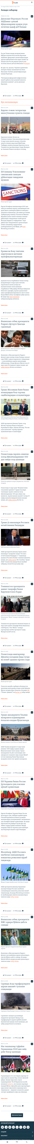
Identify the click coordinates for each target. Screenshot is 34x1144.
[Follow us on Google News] (24, 1127)
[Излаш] (26, 1142)
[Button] (7, 96)
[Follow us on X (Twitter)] (20, 1127)
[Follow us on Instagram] (13, 1127)
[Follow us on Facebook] (9, 1127)
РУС (17, 1142)
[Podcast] (28, 1127)
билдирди (26, 63)
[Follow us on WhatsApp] (17, 1127)
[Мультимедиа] (7, 1142)
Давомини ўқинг (17, 1115)
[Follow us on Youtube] (2, 1127)
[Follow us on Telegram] (6, 1127)
